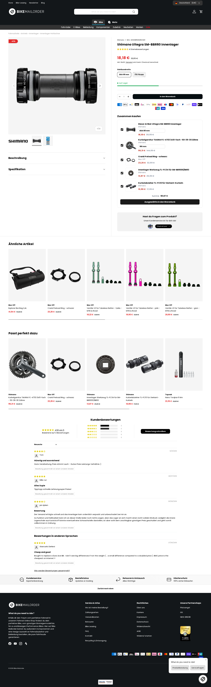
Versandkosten (92, 617)
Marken (139, 27)
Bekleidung (88, 27)
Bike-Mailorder (19, 668)
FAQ (87, 631)
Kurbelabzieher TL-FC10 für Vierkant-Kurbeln (160, 183)
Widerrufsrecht (143, 626)
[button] (201, 11)
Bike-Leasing (21, 3)
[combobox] (106, 12)
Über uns (141, 607)
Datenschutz (142, 621)
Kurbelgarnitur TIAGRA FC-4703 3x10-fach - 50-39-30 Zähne (168, 140)
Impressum (142, 617)
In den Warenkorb (167, 96)
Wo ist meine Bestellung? (96, 607)
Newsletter (33, 3)
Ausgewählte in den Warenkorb (159, 202)
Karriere (140, 612)
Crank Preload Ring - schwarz (152, 156)
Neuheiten (128, 27)
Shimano (120, 40)
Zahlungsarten (91, 612)
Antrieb (24, 33)
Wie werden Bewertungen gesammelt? (52, 570)
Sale (148, 27)
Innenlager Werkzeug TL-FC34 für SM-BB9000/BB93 (163, 170)
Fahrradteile (13, 33)
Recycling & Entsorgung (95, 640)
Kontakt (88, 636)
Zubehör (117, 27)
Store (10, 3)
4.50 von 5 (59, 430)
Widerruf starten (144, 636)
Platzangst (185, 607)
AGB (139, 631)
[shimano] (19, 141)
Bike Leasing (90, 626)
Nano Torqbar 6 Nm (174, 397)
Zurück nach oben (105, 588)
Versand (129, 62)
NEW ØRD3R (185, 617)
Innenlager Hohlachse (50, 33)
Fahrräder (66, 27)
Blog (43, 3)
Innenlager (34, 33)
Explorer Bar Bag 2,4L (17, 308)
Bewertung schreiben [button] (155, 431)
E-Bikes (77, 27)
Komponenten (103, 27)
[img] (39, 451)
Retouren (89, 621)
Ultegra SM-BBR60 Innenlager (159, 124)
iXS (181, 612)
